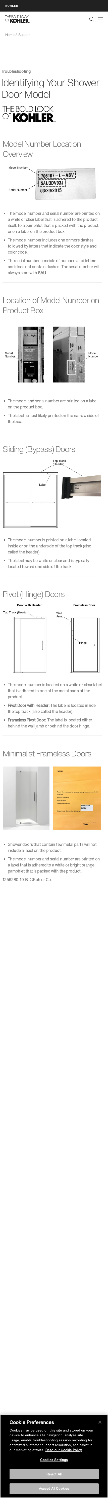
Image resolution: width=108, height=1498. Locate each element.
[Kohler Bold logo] (17, 19)
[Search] (91, 19)
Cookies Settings (54, 1459)
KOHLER (11, 5)
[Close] (99, 1422)
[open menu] (100, 19)
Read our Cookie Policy (63, 1450)
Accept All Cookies (54, 1488)
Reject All (54, 1474)
